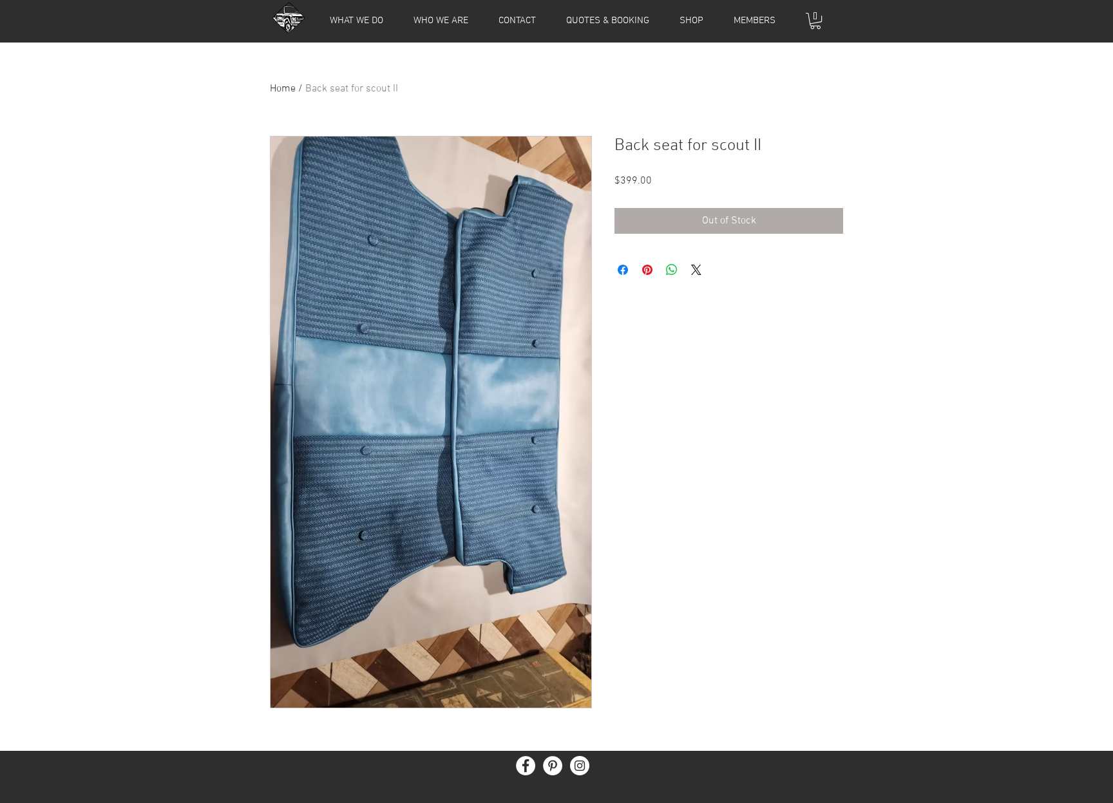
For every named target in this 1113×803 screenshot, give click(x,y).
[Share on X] (696, 270)
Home (283, 88)
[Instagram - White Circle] (579, 765)
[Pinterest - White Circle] (552, 765)
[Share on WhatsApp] (672, 270)
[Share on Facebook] (623, 270)
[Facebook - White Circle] (525, 765)
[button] (754, 20)
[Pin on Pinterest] (647, 270)
